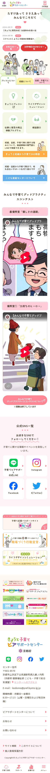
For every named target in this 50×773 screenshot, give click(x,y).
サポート (19, 770)
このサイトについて (31, 745)
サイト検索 (10, 745)
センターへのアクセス (25, 682)
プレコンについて (8, 81)
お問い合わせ (10, 730)
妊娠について (25, 81)
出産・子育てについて (42, 81)
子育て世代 (6, 770)
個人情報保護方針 (14, 751)
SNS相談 (45, 6)
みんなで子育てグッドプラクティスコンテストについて (25, 400)
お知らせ (7, 721)
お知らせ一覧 (11, 47)
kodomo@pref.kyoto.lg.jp (26, 688)
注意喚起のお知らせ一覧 (34, 47)
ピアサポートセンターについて (19, 712)
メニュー (44, 770)
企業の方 (31, 770)
